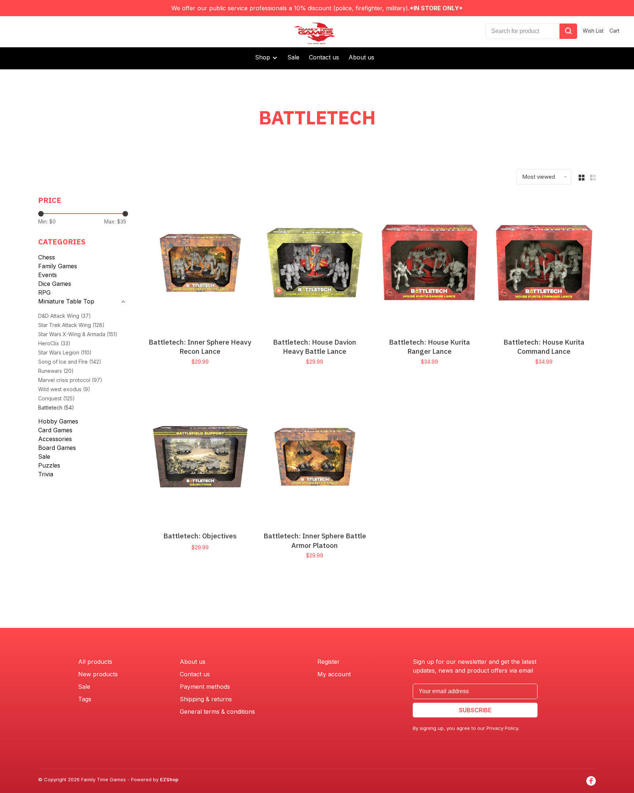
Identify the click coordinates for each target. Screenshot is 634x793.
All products (95, 661)
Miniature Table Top (66, 301)
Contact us (324, 57)
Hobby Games (58, 421)
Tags (84, 699)
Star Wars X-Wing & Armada (77, 334)
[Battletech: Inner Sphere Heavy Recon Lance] (200, 264)
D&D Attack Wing (64, 316)
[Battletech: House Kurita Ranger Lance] (429, 264)
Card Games (55, 430)
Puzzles (49, 465)
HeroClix (54, 343)
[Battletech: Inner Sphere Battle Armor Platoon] (315, 458)
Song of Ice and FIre (69, 362)
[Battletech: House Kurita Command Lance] (544, 264)
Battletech (56, 407)
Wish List (593, 31)
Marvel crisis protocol (70, 380)
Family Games (57, 266)
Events (47, 275)
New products (98, 674)
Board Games (57, 447)
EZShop (169, 779)
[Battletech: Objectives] (200, 458)
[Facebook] (591, 781)
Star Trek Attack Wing (71, 325)
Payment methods (205, 686)
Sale (293, 57)
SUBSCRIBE (475, 710)
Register (328, 661)
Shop (263, 57)
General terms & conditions (217, 711)
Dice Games (54, 283)
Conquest (56, 398)
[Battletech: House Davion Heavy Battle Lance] (315, 264)
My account (334, 674)
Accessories (55, 439)
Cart (614, 31)
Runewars (56, 371)
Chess (46, 257)
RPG (44, 292)
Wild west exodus (64, 389)
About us (361, 57)
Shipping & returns (206, 699)
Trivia (45, 474)
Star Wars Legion (65, 352)
